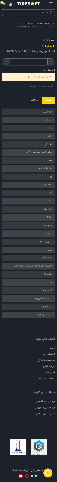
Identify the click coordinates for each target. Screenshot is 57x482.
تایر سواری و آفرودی (45, 401)
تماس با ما (50, 373)
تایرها (52, 348)
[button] (5, 4)
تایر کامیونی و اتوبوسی (45, 408)
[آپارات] (27, 477)
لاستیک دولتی (48, 354)
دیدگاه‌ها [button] (34, 100)
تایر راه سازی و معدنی (45, 414)
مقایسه (31, 86)
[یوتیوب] (21, 477)
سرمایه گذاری (48, 367)
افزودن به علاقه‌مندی (45, 86)
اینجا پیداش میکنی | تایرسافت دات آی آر (28, 471)
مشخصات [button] (48, 100)
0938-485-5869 (46, 379)
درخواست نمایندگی (46, 360)
